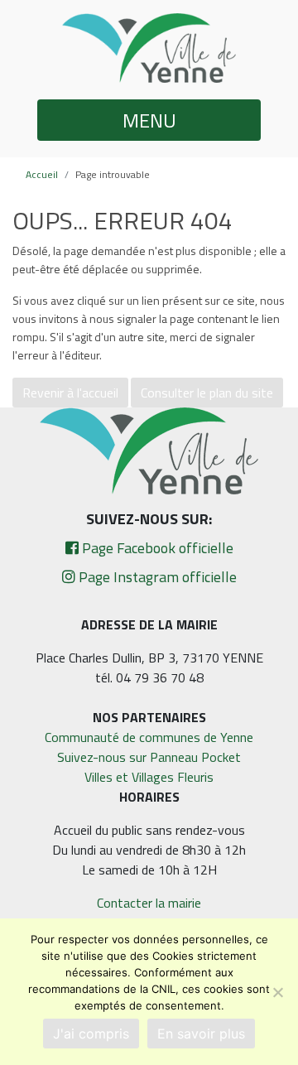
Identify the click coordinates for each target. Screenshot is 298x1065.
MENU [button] (149, 120)
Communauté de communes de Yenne (149, 737)
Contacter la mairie (149, 903)
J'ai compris (91, 1033)
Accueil (42, 174)
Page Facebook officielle (156, 548)
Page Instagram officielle (156, 577)
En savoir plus (201, 1033)
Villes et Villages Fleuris (149, 777)
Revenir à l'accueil (70, 392)
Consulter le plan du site (207, 392)
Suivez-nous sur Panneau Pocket (149, 757)
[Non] (277, 992)
